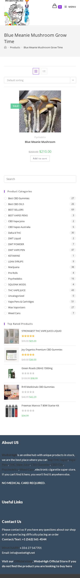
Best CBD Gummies (18, 198)
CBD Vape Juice (16, 221)
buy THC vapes (58, 459)
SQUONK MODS (17, 284)
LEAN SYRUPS (15, 261)
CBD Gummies (40, 464)
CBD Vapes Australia (19, 227)
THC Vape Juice (19, 464)
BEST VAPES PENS (18, 215)
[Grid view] (36, 71)
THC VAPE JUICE (16, 290)
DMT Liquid (14, 238)
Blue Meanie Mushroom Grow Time (43, 47)
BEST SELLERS (15, 209)
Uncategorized (16, 295)
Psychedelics (40, 137)
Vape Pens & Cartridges (21, 301)
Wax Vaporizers (16, 307)
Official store (23, 561)
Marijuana (13, 267)
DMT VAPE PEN (16, 250)
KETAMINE (14, 255)
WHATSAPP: (10, 547)
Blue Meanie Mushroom (40, 142)
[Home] (5, 47)
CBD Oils (57, 464)
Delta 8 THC (14, 232)
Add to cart (40, 158)
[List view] (44, 71)
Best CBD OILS (16, 204)
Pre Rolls (13, 273)
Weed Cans (14, 313)
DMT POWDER (16, 244)
